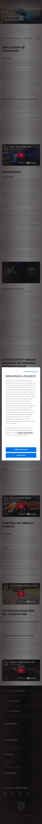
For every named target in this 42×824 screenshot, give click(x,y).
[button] (31, 371)
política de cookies (25, 432)
